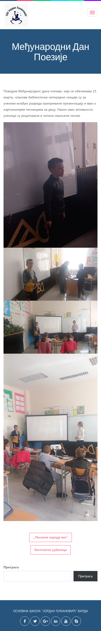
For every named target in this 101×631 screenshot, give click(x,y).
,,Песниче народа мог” (50, 537)
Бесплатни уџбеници (51, 550)
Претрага (11, 567)
